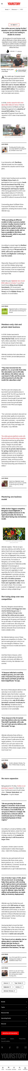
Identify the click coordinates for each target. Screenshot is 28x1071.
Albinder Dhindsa (8, 991)
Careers (12, 1038)
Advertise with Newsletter (10, 1033)
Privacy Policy (22, 1038)
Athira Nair (12, 51)
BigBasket (6, 987)
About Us (3, 1038)
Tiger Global (18, 983)
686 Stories (19, 51)
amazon (6, 983)
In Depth (13, 24)
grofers (18, 987)
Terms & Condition (5, 1041)
